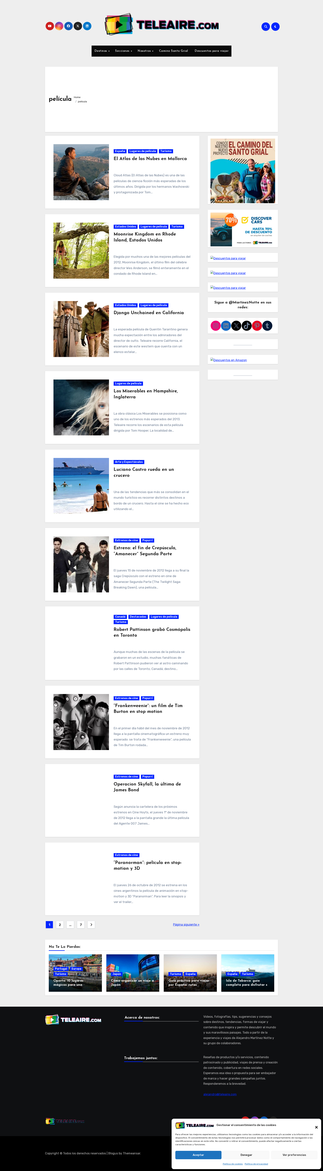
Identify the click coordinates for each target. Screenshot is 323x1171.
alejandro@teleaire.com (220, 1094)
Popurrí (147, 540)
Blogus (113, 1153)
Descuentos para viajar (211, 50)
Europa (76, 968)
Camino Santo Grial (173, 50)
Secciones (122, 50)
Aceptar (198, 1155)
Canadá (120, 616)
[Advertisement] (182, 98)
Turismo (166, 151)
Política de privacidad (256, 1164)
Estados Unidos (125, 226)
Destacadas (138, 616)
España (120, 151)
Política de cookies (233, 1164)
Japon (117, 974)
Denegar (246, 1155)
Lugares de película (143, 151)
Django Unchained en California (149, 313)
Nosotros (145, 50)
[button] (314, 1125)
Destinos (101, 50)
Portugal (61, 968)
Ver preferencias (294, 1155)
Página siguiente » (186, 924)
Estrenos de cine (126, 540)
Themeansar (131, 1153)
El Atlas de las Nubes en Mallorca (150, 159)
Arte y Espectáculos (129, 462)
